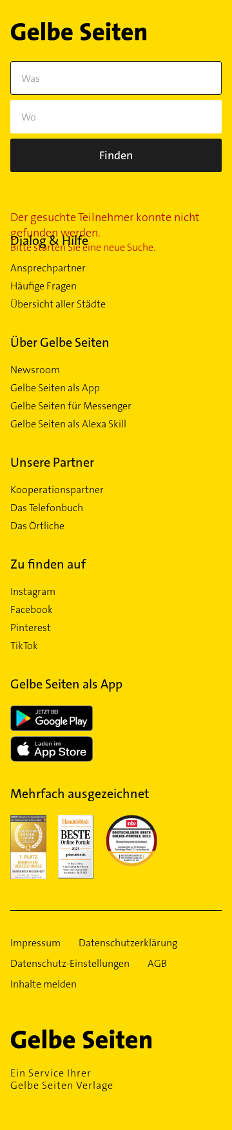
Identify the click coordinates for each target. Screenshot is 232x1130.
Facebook (31, 609)
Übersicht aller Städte (58, 304)
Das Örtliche (37, 526)
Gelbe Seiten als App (55, 388)
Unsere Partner (52, 462)
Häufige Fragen (43, 286)
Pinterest (30, 627)
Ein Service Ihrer (61, 1079)
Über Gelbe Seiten (60, 342)
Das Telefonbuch (46, 508)
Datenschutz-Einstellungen (70, 963)
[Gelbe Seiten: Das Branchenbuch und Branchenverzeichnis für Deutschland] (78, 34)
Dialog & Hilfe (49, 240)
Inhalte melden (43, 984)
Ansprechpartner (48, 268)
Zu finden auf (48, 564)
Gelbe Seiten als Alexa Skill (68, 424)
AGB (157, 963)
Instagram (32, 591)
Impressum (35, 943)
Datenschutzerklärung (128, 943)
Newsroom (35, 370)
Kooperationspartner (57, 489)
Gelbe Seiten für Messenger (70, 406)
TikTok (24, 645)
